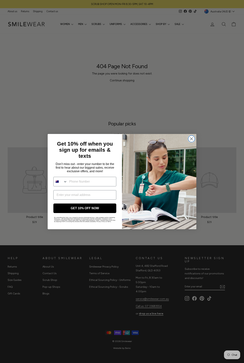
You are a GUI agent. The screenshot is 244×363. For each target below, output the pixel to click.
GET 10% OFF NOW (85, 208)
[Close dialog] (191, 138)
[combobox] (60, 181)
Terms (109, 221)
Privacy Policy (101, 221)
